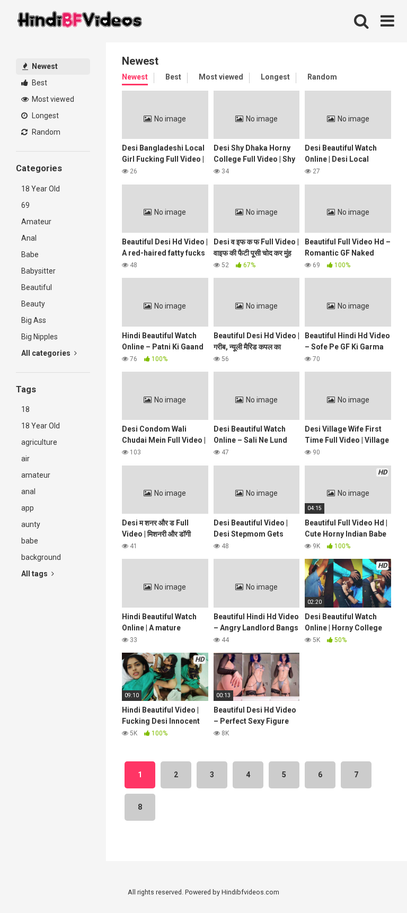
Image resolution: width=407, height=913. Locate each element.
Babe (30, 254)
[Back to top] (371, 881)
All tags (35, 573)
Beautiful (36, 287)
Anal (29, 238)
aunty (30, 524)
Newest (44, 66)
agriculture (39, 442)
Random (45, 132)
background (41, 557)
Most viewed (52, 99)
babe (29, 541)
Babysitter (38, 271)
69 (25, 205)
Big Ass (33, 320)
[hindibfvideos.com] (79, 21)
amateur (35, 475)
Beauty (33, 304)
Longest (44, 115)
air (25, 458)
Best (38, 82)
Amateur (36, 221)
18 (25, 409)
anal (28, 491)
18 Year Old (40, 189)
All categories (46, 353)
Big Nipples (39, 336)
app (27, 508)
